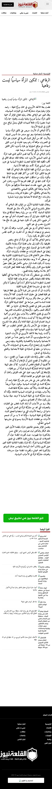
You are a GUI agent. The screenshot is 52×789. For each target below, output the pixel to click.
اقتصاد (34, 12)
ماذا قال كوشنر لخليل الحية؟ (29, 602)
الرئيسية (47, 73)
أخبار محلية (44, 12)
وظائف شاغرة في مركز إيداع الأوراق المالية (25, 567)
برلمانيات (13, 12)
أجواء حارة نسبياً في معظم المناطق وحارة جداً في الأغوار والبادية (21, 588)
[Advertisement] (26, 42)
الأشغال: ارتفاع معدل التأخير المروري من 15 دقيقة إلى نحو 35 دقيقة (19, 638)
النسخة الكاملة (8, 4)
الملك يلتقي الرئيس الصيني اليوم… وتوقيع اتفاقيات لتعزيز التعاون (19, 552)
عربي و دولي (24, 12)
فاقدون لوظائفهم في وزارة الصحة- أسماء (26, 576)
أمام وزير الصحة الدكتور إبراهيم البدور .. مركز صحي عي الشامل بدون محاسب (19, 537)
